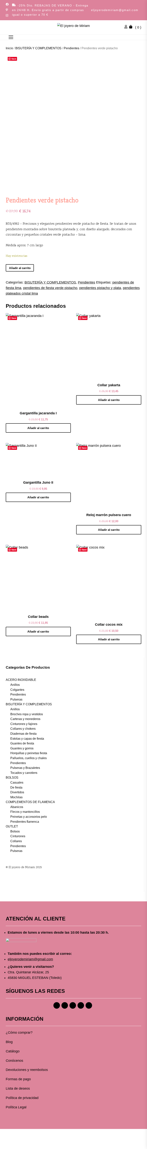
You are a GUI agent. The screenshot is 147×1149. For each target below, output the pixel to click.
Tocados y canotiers (23, 772)
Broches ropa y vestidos (26, 714)
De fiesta (16, 787)
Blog (9, 1042)
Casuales (16, 782)
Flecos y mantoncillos (25, 811)
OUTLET (12, 826)
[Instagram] (64, 1005)
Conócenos (14, 1061)
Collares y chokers (23, 728)
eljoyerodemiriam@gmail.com (114, 10)
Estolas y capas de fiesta (27, 738)
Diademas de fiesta (23, 733)
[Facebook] (56, 1005)
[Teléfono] (81, 1005)
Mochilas (16, 797)
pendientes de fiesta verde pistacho (50, 288)
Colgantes (17, 689)
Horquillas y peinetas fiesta (28, 753)
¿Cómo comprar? (19, 1032)
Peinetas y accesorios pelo (28, 816)
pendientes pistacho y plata (100, 288)
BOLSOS (12, 777)
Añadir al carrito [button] (38, 428)
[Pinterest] (72, 1005)
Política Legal (16, 1107)
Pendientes (71, 48)
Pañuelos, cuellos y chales (28, 758)
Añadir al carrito (20, 268)
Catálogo (13, 1051)
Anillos (15, 684)
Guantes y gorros (21, 748)
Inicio (9, 48)
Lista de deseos (18, 1088)
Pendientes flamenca (24, 821)
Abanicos (16, 807)
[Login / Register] (126, 27)
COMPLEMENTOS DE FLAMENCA (30, 802)
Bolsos (15, 831)
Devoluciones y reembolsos (27, 1070)
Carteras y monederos (25, 719)
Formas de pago (18, 1079)
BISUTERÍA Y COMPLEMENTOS (38, 48)
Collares (16, 841)
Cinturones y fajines (23, 724)
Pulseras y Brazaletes (25, 767)
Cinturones (17, 836)
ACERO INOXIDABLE (21, 679)
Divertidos (17, 792)
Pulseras (16, 699)
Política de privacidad (22, 1098)
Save (13, 58)
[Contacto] (89, 1005)
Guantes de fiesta (22, 743)
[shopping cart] (131, 27)
